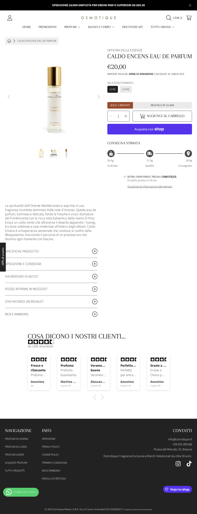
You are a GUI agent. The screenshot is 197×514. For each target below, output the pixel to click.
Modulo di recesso (54, 479)
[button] (175, 17)
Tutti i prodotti (15, 471)
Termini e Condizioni (54, 463)
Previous (9, 97)
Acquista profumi (16, 463)
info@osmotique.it (180, 439)
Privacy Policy (51, 447)
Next (98, 97)
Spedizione (48, 439)
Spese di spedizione (141, 74)
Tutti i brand (161, 27)
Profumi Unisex (14, 455)
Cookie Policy (50, 455)
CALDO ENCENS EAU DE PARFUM (36, 41)
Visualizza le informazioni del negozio (149, 186)
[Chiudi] (190, 5)
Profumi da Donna (16, 439)
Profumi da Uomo (16, 447)
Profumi (70, 27)
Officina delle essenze (125, 50)
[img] (100, 342)
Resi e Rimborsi (51, 471)
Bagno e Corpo (99, 27)
